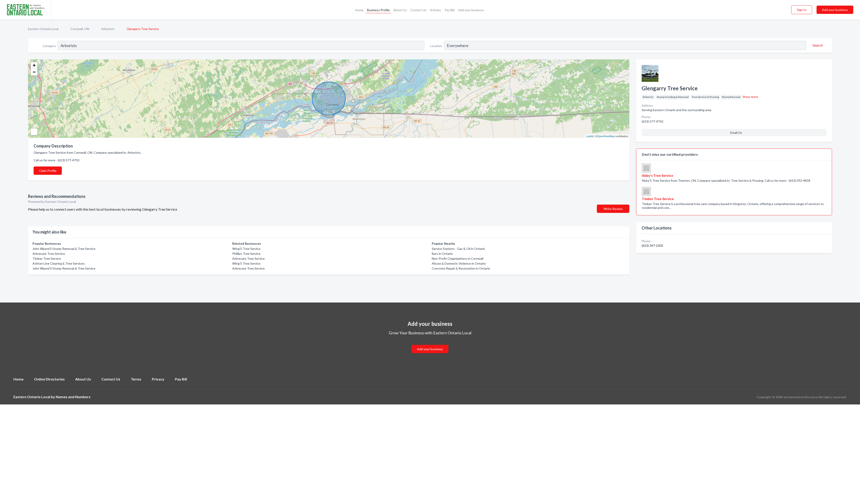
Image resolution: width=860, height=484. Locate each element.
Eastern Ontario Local (43, 29)
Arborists (107, 29)
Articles (435, 10)
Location (436, 46)
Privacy (158, 379)
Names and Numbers (73, 397)
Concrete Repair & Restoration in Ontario (461, 268)
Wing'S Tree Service (246, 249)
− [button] (34, 72)
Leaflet (589, 136)
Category (49, 46)
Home (359, 10)
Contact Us (418, 10)
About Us (400, 10)
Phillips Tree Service (246, 253)
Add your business (471, 10)
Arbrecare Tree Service (48, 253)
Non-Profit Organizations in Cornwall (457, 258)
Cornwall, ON (80, 29)
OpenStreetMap (606, 136)
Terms (136, 379)
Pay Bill (449, 10)
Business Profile (378, 10)
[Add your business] (430, 343)
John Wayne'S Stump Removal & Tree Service (63, 249)
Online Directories (49, 379)
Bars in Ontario (442, 253)
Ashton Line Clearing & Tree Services (58, 263)
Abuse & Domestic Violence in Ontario (459, 263)
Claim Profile (47, 171)
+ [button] (34, 65)
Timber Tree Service (46, 258)
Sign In (801, 10)
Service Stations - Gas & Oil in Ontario (458, 249)
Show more (750, 97)
